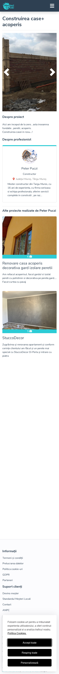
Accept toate (30, 642)
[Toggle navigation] (52, 6)
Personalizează (29, 662)
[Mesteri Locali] (8, 5)
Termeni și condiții (13, 558)
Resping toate (29, 652)
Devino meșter (11, 593)
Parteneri (8, 580)
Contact (7, 604)
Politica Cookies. (17, 633)
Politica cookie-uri (13, 569)
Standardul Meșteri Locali (17, 599)
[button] (6, 72)
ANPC (6, 610)
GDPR (6, 574)
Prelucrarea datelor (13, 563)
